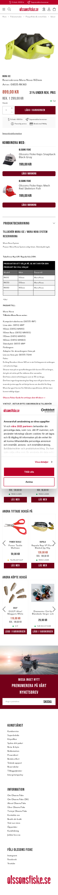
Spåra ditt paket (15, 743)
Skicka (47, 702)
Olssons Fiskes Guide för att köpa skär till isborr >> (24, 397)
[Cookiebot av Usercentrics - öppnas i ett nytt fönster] (41, 411)
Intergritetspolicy (15, 775)
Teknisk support (14, 763)
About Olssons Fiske (16, 803)
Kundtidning (13, 831)
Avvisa (29, 482)
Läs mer (15, 499)
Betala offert (13, 759)
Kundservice (13, 731)
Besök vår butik (14, 819)
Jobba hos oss (13, 835)
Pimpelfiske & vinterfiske (36, 16)
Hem (4, 16)
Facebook (12, 859)
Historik (5, 103)
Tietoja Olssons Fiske (17, 811)
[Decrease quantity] (12, 112)
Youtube (11, 863)
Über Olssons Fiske (16, 807)
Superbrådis (13, 735)
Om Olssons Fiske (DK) (18, 799)
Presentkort (12, 755)
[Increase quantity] (12, 108)
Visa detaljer (41, 462)
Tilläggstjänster (14, 771)
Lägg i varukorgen (35, 110)
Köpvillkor (12, 739)
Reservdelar (13, 766)
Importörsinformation (12, 133)
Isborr (53, 16)
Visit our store (13, 823)
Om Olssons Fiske (15, 795)
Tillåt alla (29, 471)
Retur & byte (13, 747)
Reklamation (13, 751)
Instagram (12, 855)
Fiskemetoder (16, 16)
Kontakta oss (13, 815)
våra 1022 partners (21, 426)
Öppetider (12, 827)
